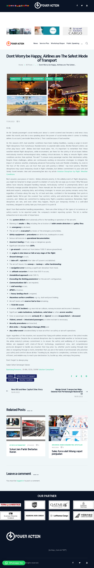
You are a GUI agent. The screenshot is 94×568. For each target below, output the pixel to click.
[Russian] (26, 5)
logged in (20, 480)
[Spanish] (28, 5)
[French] (16, 5)
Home (21, 65)
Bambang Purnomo (14, 369)
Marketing (70, 445)
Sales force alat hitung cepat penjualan (67, 452)
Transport (39, 79)
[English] (14, 5)
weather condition (26, 380)
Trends (59, 79)
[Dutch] (12, 5)
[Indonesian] (20, 5)
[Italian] (22, 5)
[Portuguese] (24, 5)
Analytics (16, 79)
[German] (18, 5)
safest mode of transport (26, 376)
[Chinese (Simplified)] (9, 5)
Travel (49, 79)
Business (27, 79)
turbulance (12, 380)
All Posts (29, 64)
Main (63, 445)
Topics (13, 445)
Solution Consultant (46, 369)
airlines (10, 376)
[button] (13, 563)
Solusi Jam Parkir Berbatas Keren (23, 450)
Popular (79, 445)
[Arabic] (7, 5)
